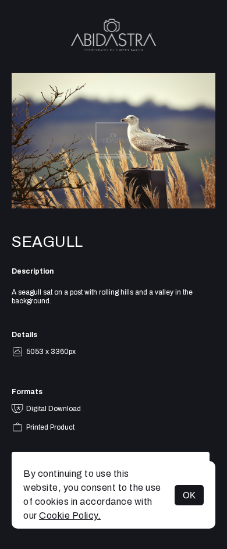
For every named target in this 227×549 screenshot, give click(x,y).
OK (189, 495)
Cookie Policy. (70, 515)
